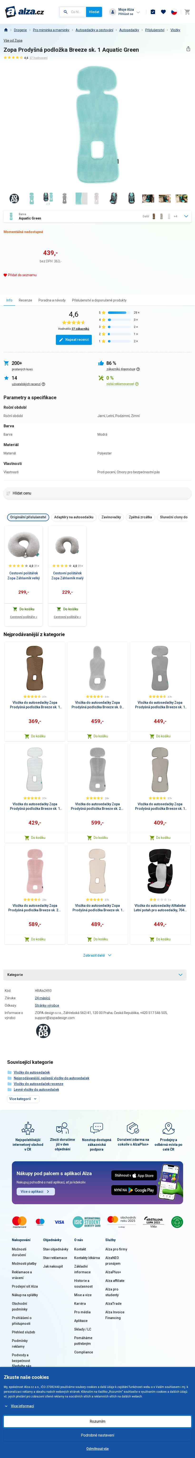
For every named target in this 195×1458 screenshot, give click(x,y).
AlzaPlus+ (113, 1272)
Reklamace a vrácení (22, 1275)
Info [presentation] (9, 300)
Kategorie (15, 975)
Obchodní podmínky (19, 1306)
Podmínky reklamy (20, 1343)
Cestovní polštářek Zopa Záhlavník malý (67, 575)
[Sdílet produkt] (188, 49)
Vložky (175, 30)
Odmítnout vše (97, 1449)
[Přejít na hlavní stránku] (24, 12)
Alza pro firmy (116, 1249)
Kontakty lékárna (87, 1258)
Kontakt (80, 1249)
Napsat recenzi (77, 340)
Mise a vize (83, 1295)
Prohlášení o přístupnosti (22, 1320)
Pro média (82, 1312)
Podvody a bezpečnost (21, 1358)
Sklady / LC (82, 1329)
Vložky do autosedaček (32, 1072)
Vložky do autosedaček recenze (38, 1084)
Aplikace (81, 1321)
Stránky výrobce (47, 1005)
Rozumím (97, 1421)
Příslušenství (154, 30)
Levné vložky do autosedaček (36, 1089)
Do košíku (38, 736)
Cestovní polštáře (23, 617)
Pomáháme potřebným (83, 1341)
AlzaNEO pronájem (113, 1260)
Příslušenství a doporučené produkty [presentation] (99, 300)
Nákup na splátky (25, 1295)
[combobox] (72, 12)
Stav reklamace (55, 1258)
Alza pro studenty (112, 1292)
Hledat (94, 12)
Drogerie (20, 30)
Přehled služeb (23, 1332)
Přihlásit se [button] (125, 14)
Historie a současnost (83, 1283)
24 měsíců (42, 998)
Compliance (83, 1352)
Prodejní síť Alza (25, 1286)
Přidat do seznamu (22, 275)
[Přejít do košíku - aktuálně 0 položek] (187, 12)
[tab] (9, 300)
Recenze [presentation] (25, 300)
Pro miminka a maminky (51, 30)
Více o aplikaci (32, 1191)
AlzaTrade (113, 1303)
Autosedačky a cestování (94, 30)
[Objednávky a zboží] (153, 12)
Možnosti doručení (19, 1252)
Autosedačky (129, 30)
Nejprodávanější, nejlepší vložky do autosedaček (51, 1078)
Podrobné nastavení (97, 1435)
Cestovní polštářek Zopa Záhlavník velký (23, 575)
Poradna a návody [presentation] (52, 300)
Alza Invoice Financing (114, 1315)
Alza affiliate (114, 1281)
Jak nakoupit (53, 1266)
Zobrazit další (94, 955)
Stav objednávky (55, 1249)
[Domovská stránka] (6, 30)
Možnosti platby (24, 1263)
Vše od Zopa (13, 40)
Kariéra (80, 1303)
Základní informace (82, 1269)
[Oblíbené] (163, 12)
